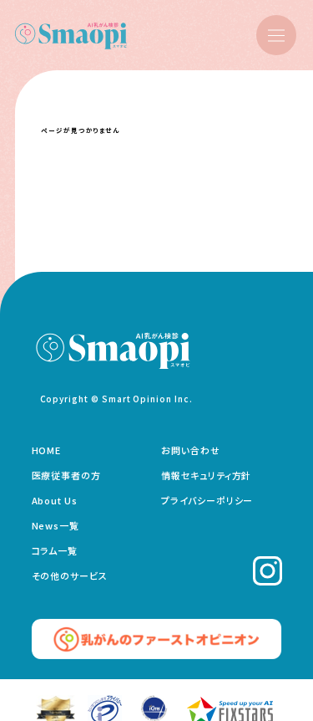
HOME (47, 450)
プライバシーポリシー (207, 500)
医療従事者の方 (67, 475)
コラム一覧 (55, 550)
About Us (55, 500)
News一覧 (56, 525)
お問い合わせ (190, 450)
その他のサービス (70, 575)
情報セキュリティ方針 (206, 475)
